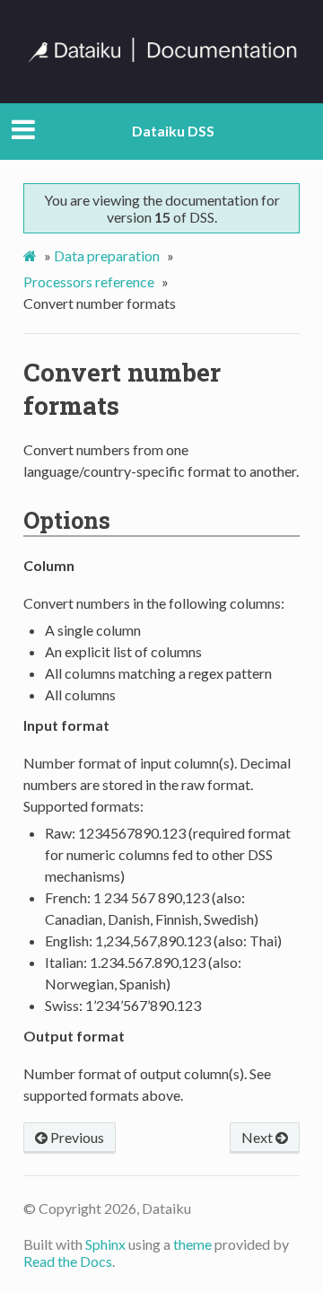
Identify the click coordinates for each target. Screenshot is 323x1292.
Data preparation (107, 255)
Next (258, 1137)
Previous (76, 1137)
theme (192, 1243)
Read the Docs (67, 1261)
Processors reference (88, 281)
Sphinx (105, 1243)
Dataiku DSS (173, 130)
